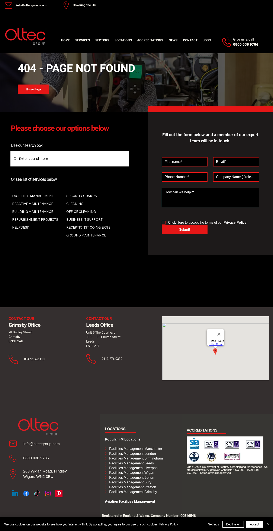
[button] (83, 40)
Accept (254, 524)
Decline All (233, 524)
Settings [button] (213, 524)
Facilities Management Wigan (131, 472)
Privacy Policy (168, 524)
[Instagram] (48, 493)
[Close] (267, 524)
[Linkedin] (15, 493)
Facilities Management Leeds (131, 463)
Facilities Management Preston (132, 487)
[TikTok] (37, 493)
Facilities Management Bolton (131, 477)
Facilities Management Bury (129, 482)
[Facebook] (26, 493)
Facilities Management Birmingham (135, 458)
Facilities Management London (132, 453)
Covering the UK (84, 5)
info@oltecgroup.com (31, 5)
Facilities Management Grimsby (132, 492)
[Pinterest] (58, 493)
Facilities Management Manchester (133, 449)
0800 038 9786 (36, 458)
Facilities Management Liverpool (133, 468)
